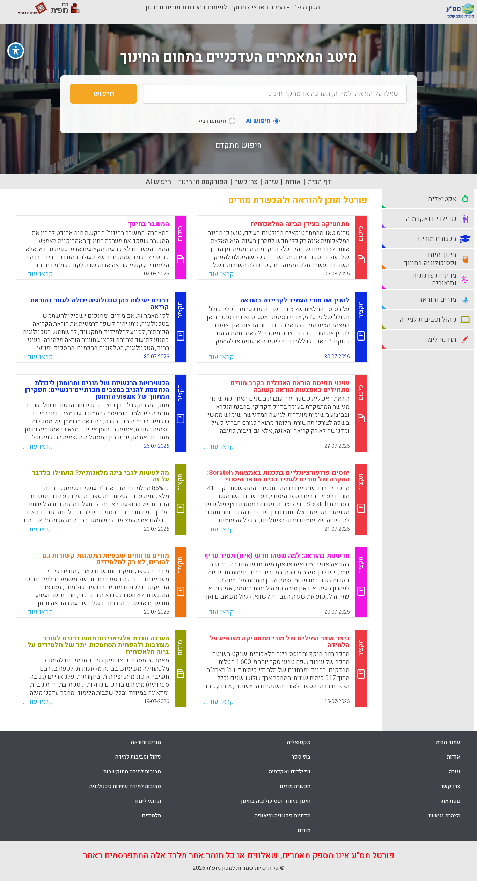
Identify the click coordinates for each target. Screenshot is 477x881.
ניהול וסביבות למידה (138, 757)
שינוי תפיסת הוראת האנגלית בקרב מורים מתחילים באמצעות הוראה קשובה (290, 386)
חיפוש (103, 93)
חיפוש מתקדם (238, 145)
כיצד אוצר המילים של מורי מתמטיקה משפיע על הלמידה (280, 641)
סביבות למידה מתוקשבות (132, 771)
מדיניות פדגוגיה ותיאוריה (282, 815)
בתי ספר (301, 757)
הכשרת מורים (295, 786)
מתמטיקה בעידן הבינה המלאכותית (300, 224)
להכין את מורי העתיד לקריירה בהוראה (295, 300)
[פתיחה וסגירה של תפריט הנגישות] (15, 50)
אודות (293, 182)
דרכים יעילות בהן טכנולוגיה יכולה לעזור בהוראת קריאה (99, 303)
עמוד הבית (448, 742)
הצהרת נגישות (444, 815)
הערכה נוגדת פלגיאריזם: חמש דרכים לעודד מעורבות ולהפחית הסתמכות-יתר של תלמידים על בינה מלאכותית (98, 645)
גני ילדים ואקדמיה (289, 771)
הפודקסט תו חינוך (202, 182)
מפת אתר (449, 801)
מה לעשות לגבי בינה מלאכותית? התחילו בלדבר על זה (100, 476)
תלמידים (151, 815)
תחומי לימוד (147, 801)
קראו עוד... (219, 274)
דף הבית (319, 182)
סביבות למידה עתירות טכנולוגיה (125, 786)
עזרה (271, 182)
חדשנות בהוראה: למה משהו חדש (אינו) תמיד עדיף (277, 555)
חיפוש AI (158, 182)
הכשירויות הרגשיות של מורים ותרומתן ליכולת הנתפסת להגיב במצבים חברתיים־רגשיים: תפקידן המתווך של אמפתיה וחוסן (97, 389)
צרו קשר (246, 182)
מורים (304, 830)
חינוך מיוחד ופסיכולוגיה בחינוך (275, 801)
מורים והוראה (146, 742)
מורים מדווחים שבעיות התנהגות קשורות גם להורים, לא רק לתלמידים (106, 559)
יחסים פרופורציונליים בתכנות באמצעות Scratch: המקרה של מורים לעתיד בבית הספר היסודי (278, 476)
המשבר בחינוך (148, 224)
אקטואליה (298, 742)
